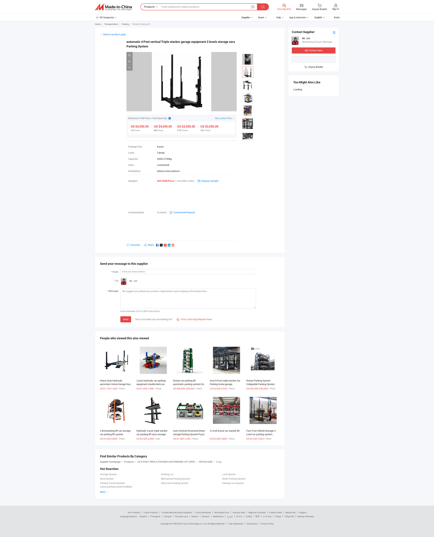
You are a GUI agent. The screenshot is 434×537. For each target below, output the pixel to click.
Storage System (108, 474)
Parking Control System (112, 483)
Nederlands (218, 516)
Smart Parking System (233, 478)
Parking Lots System (233, 483)
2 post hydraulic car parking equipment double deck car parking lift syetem (151, 384)
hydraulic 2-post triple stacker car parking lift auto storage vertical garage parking (151, 434)
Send (125, 319)
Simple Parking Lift (141, 24)
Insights (302, 512)
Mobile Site (290, 512)
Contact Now (315, 50)
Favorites (135, 244)
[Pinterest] (165, 245)
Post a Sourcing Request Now (194, 319)
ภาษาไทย (267, 516)
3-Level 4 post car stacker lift (225, 430)
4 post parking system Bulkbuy (116, 486)
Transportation (111, 24)
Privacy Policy (267, 523)
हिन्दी (257, 516)
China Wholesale (203, 512)
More (103, 491)
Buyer (261, 17)
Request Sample (209, 180)
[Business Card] (334, 32)
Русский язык (181, 516)
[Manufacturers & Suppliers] (113, 7)
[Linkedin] (169, 245)
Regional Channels (257, 512)
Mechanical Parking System (175, 478)
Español (143, 516)
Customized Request (184, 212)
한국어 (239, 516)
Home (98, 24)
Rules (337, 17)
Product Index (275, 512)
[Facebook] (157, 245)
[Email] (173, 245)
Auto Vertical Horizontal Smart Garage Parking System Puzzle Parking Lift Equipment (189, 434)
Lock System (228, 474)
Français (168, 516)
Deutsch (205, 516)
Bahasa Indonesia (306, 516)
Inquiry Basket (315, 66)
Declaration (252, 523)
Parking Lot (167, 474)
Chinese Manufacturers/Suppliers (176, 512)
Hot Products (134, 512)
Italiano (194, 516)
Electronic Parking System (174, 483)
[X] (161, 245)
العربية (230, 516)
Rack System (107, 478)
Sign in (335, 9)
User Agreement (236, 523)
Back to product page (114, 34)
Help (278, 17)
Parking (125, 24)
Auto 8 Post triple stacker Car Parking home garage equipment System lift (225, 384)
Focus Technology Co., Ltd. (194, 523)
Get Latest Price (223, 118)
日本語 (249, 516)
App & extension (297, 17)
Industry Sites (239, 512)
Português (155, 516)
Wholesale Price (221, 512)
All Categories (107, 17)
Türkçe (278, 516)
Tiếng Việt (289, 516)
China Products (151, 512)
